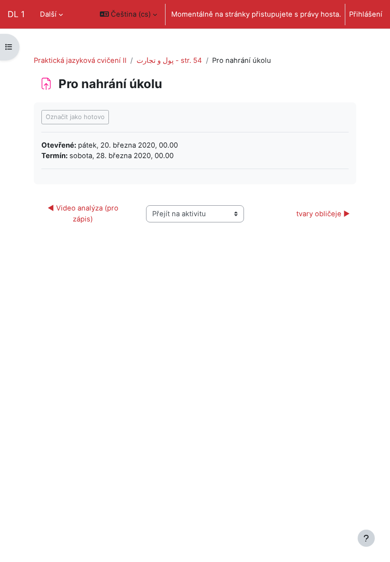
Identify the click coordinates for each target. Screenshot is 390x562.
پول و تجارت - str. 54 (169, 60)
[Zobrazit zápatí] (366, 538)
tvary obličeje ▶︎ (323, 214)
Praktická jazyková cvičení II (80, 60)
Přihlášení (365, 14)
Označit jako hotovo (75, 116)
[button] (128, 14)
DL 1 (16, 14)
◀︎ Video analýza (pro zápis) (84, 213)
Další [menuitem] (48, 14)
